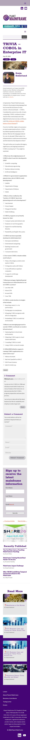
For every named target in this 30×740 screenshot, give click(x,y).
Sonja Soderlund (21, 74)
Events (5, 705)
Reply (22, 407)
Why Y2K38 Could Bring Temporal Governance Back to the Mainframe (15, 573)
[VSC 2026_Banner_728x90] (15, 27)
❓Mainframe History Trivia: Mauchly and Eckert (14, 676)
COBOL (6, 59)
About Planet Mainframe (10, 695)
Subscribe (15, 513)
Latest (5, 691)
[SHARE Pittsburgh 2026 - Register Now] (15, 541)
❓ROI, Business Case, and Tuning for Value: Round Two (14, 629)
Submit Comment (17, 458)
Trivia (13, 59)
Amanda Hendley (10, 561)
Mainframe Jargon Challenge (13, 566)
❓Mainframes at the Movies (14, 605)
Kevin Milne (8, 554)
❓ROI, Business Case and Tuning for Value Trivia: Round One (13, 653)
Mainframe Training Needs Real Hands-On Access (14, 558)
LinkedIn (11, 97)
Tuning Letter (7, 701)
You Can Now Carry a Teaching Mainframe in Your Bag (13, 551)
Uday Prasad (8, 577)
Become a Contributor (10, 698)
